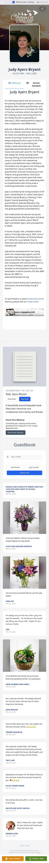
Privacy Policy (17, 853)
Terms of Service (31, 853)
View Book (12, 399)
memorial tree (35, 299)
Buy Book (24, 399)
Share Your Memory (15, 432)
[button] (24, 518)
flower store (32, 301)
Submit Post (24, 473)
